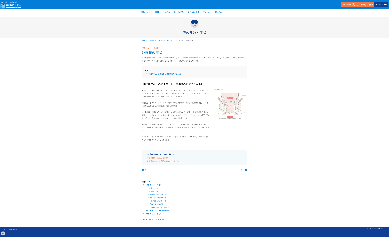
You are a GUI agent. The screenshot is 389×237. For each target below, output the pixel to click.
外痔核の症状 (153, 191)
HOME (143, 40)
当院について (146, 12)
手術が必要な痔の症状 (156, 204)
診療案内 (158, 12)
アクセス (206, 12)
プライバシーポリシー (9, 229)
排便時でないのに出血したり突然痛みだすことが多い (166, 74)
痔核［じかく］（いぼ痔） (177, 40)
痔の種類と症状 (165, 40)
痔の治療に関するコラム (153, 40)
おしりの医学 (179, 12)
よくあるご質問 (193, 12)
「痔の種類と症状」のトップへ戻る (153, 219)
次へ (243, 169)
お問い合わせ (218, 12)
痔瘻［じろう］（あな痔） (154, 214)
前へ (146, 169)
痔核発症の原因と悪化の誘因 (158, 194)
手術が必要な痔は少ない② (157, 201)
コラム (167, 12)
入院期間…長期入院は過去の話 (159, 207)
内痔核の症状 (153, 188)
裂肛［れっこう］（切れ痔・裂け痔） (158, 210)
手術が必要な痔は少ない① (157, 198)
